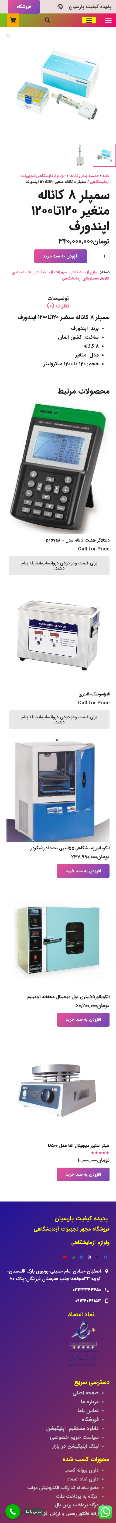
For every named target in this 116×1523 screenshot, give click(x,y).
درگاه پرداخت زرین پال (77, 1505)
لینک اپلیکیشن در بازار (75, 1446)
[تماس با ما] (12, 1511)
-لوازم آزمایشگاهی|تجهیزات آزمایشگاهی (65, 179)
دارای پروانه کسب (81, 1470)
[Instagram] (89, 1257)
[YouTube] (65, 1257)
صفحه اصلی (86, 1393)
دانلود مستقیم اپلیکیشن (72, 1429)
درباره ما (90, 1402)
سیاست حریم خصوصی (74, 1437)
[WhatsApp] (73, 1257)
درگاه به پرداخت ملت (77, 1496)
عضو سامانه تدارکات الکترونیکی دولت (63, 1488)
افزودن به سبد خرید (60, 256)
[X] (97, 1257)
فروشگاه (90, 1420)
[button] (108, 20)
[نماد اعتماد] (58, 1345)
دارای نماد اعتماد (83, 1479)
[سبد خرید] (13, 20)
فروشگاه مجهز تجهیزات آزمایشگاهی (72, 1229)
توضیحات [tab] (58, 298)
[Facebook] (105, 1257)
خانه (106, 176)
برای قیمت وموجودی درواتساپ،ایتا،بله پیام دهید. (59, 566)
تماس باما (88, 1411)
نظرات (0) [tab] (58, 306)
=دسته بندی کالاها (84, 176)
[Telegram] (81, 1257)
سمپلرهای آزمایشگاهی (80, 278)
